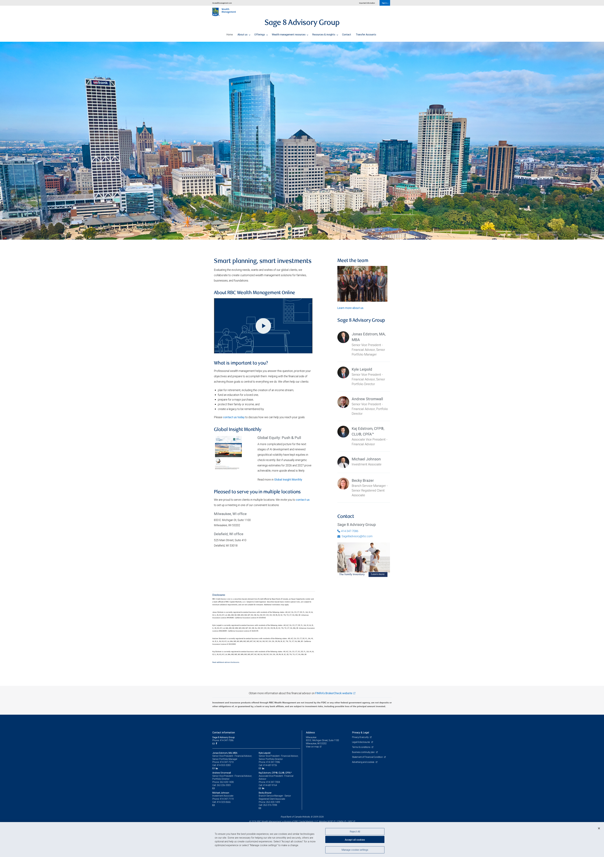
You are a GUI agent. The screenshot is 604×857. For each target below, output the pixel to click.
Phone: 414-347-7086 (223, 740)
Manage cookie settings (355, 849)
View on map (312, 746)
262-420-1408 (227, 782)
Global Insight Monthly (288, 479)
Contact (346, 34)
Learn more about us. (350, 308)
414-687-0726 (270, 765)
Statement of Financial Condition (367, 757)
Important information (367, 3)
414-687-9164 (270, 785)
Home (229, 34)
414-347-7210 (227, 762)
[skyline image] (302, 141)
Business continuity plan (363, 752)
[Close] (599, 828)
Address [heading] (310, 732)
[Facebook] (217, 743)
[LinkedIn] (217, 768)
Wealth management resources (289, 34)
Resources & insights (324, 34)
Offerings (260, 34)
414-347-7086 (349, 531)
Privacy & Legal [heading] (360, 732)
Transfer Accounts (366, 34)
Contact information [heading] (223, 732)
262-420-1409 (273, 802)
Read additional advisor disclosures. (226, 662)
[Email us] (213, 743)
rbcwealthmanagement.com (222, 3)
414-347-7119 (227, 798)
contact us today (234, 417)
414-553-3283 (224, 765)
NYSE (330, 821)
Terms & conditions (361, 747)
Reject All (355, 831)
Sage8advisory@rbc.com (356, 536)
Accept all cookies (355, 839)
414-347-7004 (273, 782)
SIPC (350, 821)
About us (243, 34)
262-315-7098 (270, 805)
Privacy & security (360, 737)
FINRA (340, 821)
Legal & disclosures (361, 742)
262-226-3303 (224, 785)
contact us (303, 499)
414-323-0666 (224, 802)
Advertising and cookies (363, 762)
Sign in (384, 3)
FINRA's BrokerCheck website (333, 693)
